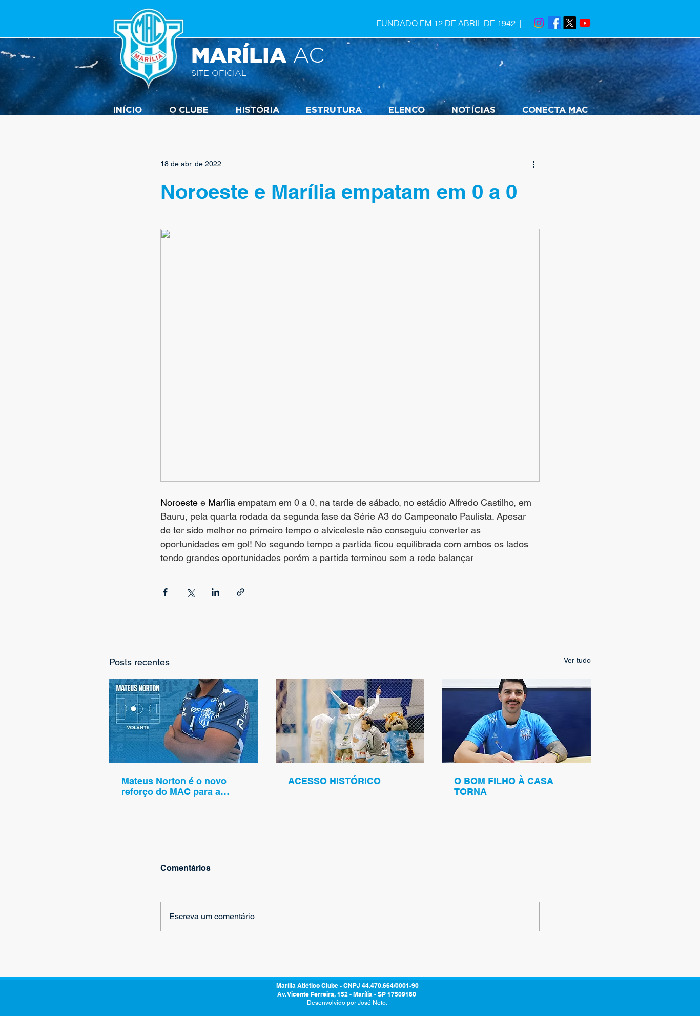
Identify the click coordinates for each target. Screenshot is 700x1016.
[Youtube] (585, 22)
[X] (569, 22)
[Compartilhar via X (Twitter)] (190, 592)
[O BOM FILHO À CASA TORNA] (516, 721)
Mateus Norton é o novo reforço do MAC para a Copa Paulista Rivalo (174, 786)
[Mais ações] (533, 163)
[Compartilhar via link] (240, 592)
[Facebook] (554, 22)
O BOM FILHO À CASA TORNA (503, 786)
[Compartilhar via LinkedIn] (215, 592)
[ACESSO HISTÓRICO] (350, 721)
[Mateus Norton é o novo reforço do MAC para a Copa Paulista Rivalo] (183, 721)
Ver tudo (577, 660)
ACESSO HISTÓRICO (334, 780)
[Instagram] (538, 22)
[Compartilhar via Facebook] (165, 592)
